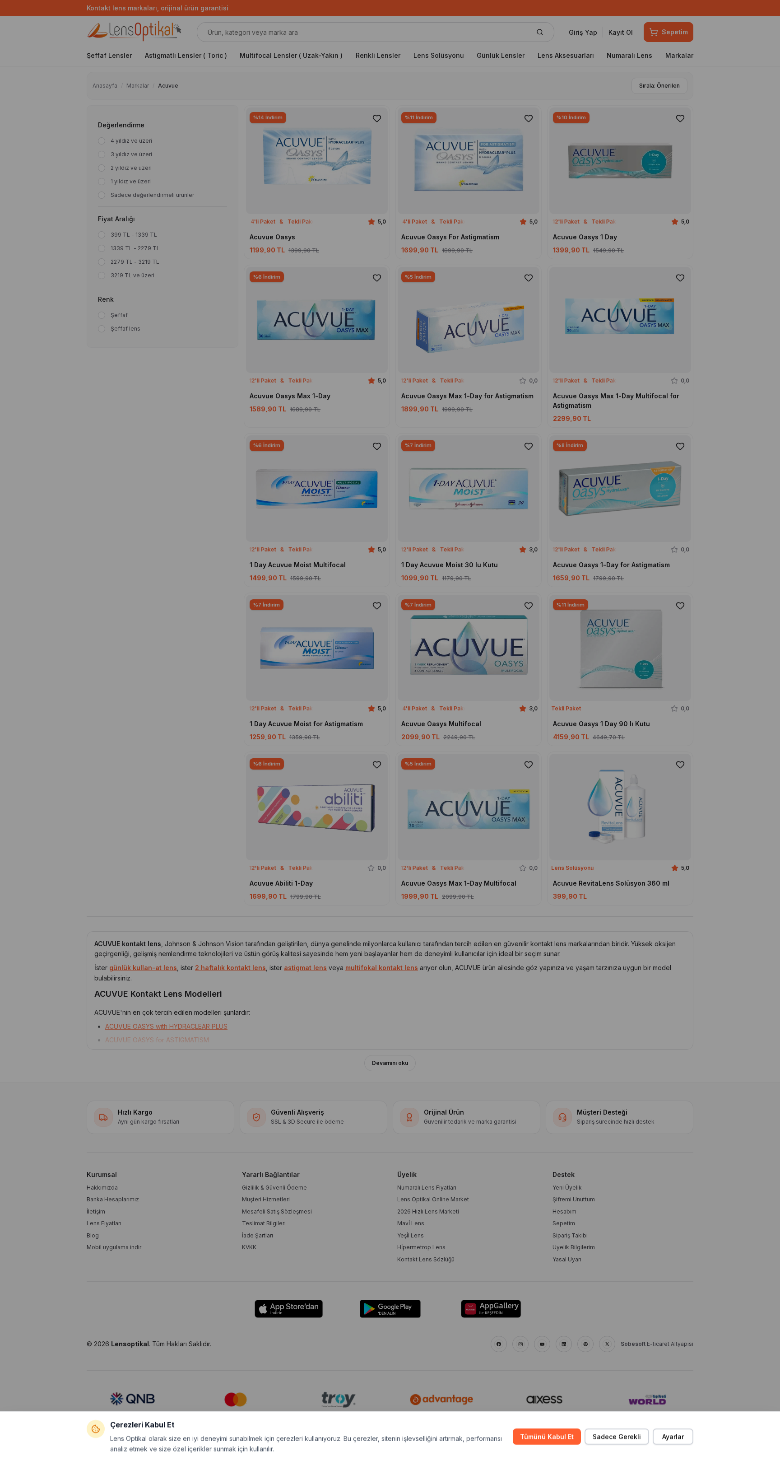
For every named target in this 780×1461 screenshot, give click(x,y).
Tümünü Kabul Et (547, 1436)
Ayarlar (673, 1436)
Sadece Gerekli (617, 1436)
